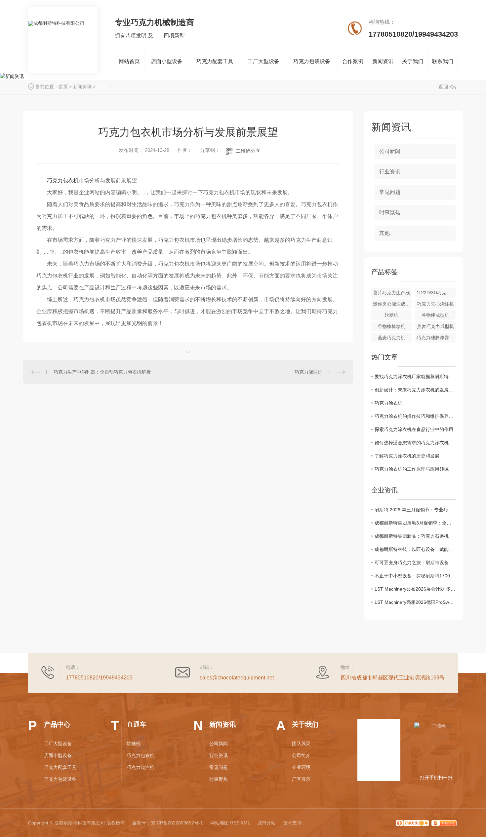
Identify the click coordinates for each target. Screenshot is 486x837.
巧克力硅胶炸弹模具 (436, 337)
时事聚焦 (389, 212)
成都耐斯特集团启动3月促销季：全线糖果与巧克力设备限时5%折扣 (415, 523)
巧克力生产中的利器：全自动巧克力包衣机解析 (102, 372)
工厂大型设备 (263, 61)
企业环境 (301, 767)
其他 (101, 86)
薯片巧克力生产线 (391, 292)
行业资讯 (389, 171)
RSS (234, 822)
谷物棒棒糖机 (391, 326)
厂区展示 (301, 779)
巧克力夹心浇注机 (435, 304)
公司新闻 (389, 151)
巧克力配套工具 (214, 61)
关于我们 (412, 61)
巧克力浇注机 (308, 372)
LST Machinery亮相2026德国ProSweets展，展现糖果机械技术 (415, 602)
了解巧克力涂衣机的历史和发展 (407, 455)
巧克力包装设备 (311, 61)
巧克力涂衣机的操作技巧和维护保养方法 (415, 416)
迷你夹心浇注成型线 (392, 304)
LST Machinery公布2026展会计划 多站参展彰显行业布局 (415, 589)
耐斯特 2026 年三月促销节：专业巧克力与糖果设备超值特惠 (415, 509)
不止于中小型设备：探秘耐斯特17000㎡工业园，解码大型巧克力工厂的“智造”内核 (415, 575)
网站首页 (129, 61)
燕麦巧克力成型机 (435, 326)
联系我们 (442, 61)
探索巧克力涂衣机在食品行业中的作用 (414, 429)
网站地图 (219, 822)
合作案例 (352, 61)
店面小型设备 (166, 61)
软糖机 (391, 315)
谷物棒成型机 (435, 315)
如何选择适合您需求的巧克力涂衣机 (412, 442)
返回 (443, 87)
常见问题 (389, 192)
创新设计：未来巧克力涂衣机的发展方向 (415, 389)
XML (245, 822)
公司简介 (301, 755)
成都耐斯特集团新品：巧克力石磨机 (412, 536)
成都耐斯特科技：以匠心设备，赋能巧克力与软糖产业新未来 (415, 549)
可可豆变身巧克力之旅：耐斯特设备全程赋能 (415, 562)
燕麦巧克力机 (391, 337)
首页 (63, 86)
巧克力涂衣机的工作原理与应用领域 (412, 469)
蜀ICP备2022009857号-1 (177, 822)
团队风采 (301, 743)
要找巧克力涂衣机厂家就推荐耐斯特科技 (415, 376)
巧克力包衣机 (63, 180)
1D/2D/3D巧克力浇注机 (436, 292)
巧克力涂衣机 (388, 403)
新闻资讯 (382, 61)
